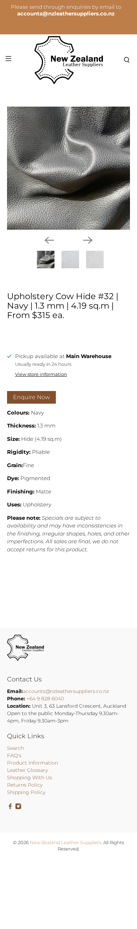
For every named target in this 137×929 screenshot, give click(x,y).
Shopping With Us (29, 777)
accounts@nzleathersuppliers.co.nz (66, 691)
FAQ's (14, 755)
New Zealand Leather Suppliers (65, 842)
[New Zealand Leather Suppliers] (68, 60)
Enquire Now (31, 397)
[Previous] (49, 240)
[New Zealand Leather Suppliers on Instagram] (18, 808)
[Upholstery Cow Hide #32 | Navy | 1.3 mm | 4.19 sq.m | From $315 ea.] (68, 168)
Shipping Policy (26, 792)
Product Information (32, 763)
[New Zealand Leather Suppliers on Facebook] (10, 808)
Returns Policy (25, 785)
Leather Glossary (27, 770)
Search (15, 748)
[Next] (88, 240)
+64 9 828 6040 (45, 698)
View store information (41, 374)
